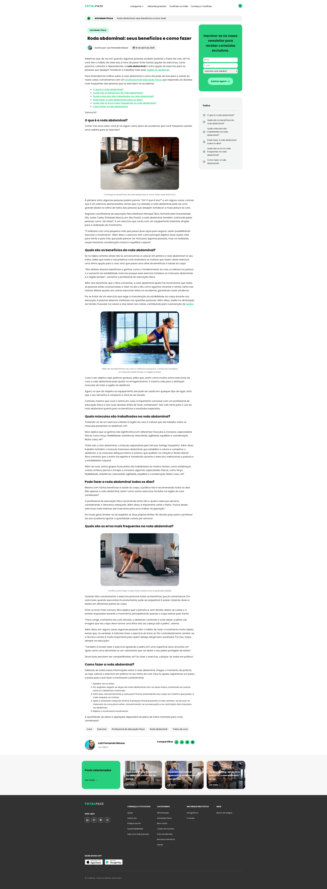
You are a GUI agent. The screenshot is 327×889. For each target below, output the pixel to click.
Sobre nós (132, 818)
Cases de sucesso (165, 828)
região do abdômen (158, 69)
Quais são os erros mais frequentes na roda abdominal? (124, 103)
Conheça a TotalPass (201, 6)
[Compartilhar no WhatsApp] (187, 742)
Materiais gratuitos (157, 6)
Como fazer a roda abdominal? (110, 106)
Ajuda (130, 813)
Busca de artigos (224, 813)
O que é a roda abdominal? (108, 89)
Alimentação (163, 813)
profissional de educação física (143, 79)
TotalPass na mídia (178, 6)
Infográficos (192, 813)
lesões (190, 304)
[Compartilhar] (176, 742)
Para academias (165, 834)
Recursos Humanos (166, 839)
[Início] (88, 18)
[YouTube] (100, 820)
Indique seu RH (134, 823)
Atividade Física (164, 818)
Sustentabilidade (135, 828)
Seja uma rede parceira (138, 834)
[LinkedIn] (87, 820)
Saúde (160, 844)
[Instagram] (193, 742)
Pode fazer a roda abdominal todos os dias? (118, 99)
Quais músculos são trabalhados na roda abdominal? (123, 96)
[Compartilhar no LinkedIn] (182, 742)
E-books (191, 818)
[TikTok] (107, 820)
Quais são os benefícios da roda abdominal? (118, 92)
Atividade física (98, 30)
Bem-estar (162, 823)
